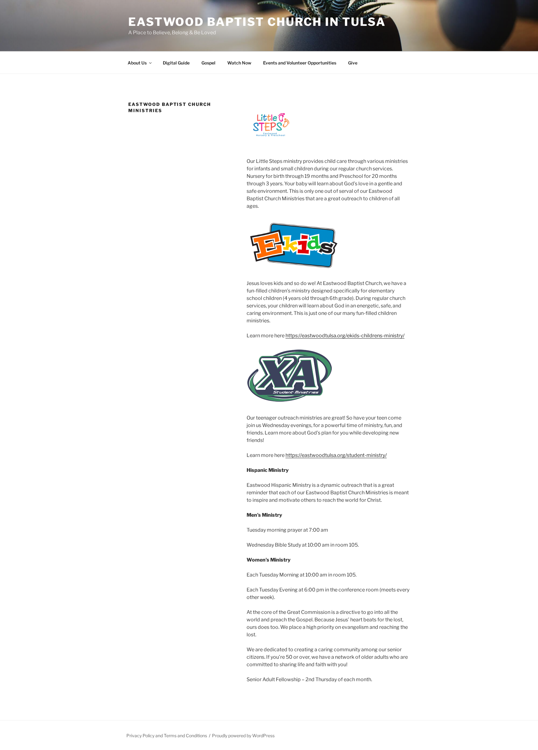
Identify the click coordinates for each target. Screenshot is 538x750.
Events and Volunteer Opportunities (299, 62)
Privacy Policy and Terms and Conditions (166, 735)
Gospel (208, 62)
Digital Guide (176, 62)
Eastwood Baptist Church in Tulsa (257, 22)
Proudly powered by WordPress (243, 735)
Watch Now (239, 62)
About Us (137, 62)
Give (352, 62)
